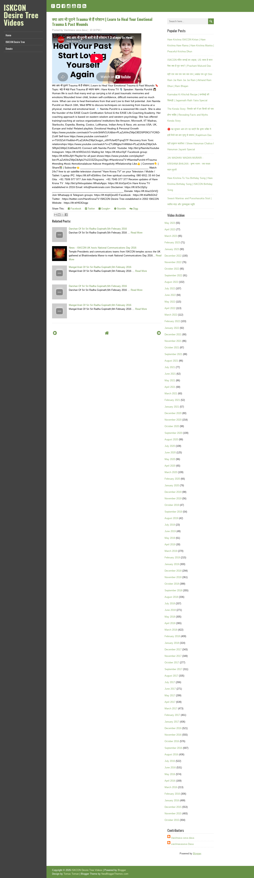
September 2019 (173, 511)
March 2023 (171, 236)
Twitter (91, 208)
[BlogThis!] (59, 215)
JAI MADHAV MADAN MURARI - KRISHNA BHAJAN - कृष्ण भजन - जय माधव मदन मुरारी (188, 163)
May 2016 (170, 774)
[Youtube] (74, 6)
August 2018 (171, 597)
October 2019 (172, 505)
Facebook (75, 208)
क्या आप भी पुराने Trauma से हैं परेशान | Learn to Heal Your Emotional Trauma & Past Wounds (102, 21)
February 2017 (172, 715)
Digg (135, 208)
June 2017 (170, 688)
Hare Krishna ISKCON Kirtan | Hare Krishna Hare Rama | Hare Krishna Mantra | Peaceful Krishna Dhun (190, 45)
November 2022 (173, 262)
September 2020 (173, 433)
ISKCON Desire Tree (15, 42)
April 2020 (170, 465)
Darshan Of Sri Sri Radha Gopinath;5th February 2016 (98, 228)
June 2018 (170, 610)
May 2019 (170, 538)
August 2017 (171, 675)
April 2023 (170, 229)
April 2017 (170, 702)
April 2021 (170, 387)
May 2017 (170, 695)
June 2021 (170, 373)
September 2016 (173, 748)
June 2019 (170, 531)
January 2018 (172, 643)
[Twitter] (58, 6)
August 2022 (171, 282)
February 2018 (172, 636)
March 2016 (171, 787)
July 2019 (170, 524)
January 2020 (172, 485)
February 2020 (172, 478)
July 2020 (170, 446)
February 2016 (172, 793)
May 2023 (170, 223)
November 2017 (173, 656)
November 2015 (173, 813)
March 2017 (171, 708)
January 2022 (172, 328)
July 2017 (170, 682)
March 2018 (171, 629)
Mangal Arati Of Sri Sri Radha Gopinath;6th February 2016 (100, 305)
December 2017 (173, 649)
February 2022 (172, 321)
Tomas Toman (71, 873)
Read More (136, 232)
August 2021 (171, 360)
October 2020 (172, 426)
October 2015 (172, 820)
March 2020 (171, 472)
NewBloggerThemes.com (114, 873)
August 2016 (171, 754)
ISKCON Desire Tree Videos (21, 15)
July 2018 (170, 603)
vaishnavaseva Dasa (182, 844)
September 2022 (173, 275)
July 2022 (170, 288)
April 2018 (170, 623)
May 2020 (170, 459)
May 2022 (170, 301)
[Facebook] (63, 6)
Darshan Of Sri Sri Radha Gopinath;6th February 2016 (98, 286)
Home (8, 35)
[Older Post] (159, 332)
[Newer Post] (55, 332)
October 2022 (172, 268)
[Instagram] (69, 6)
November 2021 (173, 341)
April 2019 (170, 544)
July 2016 (170, 761)
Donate (9, 48)
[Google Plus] (53, 6)
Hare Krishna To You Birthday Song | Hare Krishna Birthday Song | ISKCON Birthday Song (190, 184)
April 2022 (170, 308)
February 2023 (172, 242)
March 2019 (171, 551)
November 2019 (173, 498)
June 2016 (170, 767)
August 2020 (171, 439)
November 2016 (173, 734)
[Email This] (55, 215)
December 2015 (173, 807)
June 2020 (170, 452)
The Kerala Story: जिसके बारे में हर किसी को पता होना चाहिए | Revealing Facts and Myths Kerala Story (190, 114)
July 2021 (170, 367)
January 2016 (172, 800)
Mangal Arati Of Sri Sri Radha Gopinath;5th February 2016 (100, 267)
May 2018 (170, 616)
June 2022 (170, 295)
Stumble (121, 208)
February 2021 (172, 400)
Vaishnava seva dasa (182, 837)
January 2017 (172, 721)
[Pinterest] (79, 6)
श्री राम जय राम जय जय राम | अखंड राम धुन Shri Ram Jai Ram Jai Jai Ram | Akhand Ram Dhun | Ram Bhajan (189, 80)
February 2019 (172, 557)
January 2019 (172, 564)
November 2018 (173, 577)
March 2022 (171, 314)
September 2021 (173, 354)
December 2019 (173, 492)
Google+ (105, 208)
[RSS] (84, 6)
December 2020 (173, 413)
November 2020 (173, 419)
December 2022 (173, 255)
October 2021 (172, 347)
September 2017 (173, 669)
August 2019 (171, 518)
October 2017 (172, 662)
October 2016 (172, 741)
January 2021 (172, 406)
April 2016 (170, 780)
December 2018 (173, 570)
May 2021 (170, 380)
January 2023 (172, 249)
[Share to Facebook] (66, 215)
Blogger (197, 853)
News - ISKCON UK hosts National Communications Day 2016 (102, 247)
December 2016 (173, 728)
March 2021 (171, 393)
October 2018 (172, 583)
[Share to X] (63, 215)
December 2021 (173, 334)
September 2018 (173, 590)
